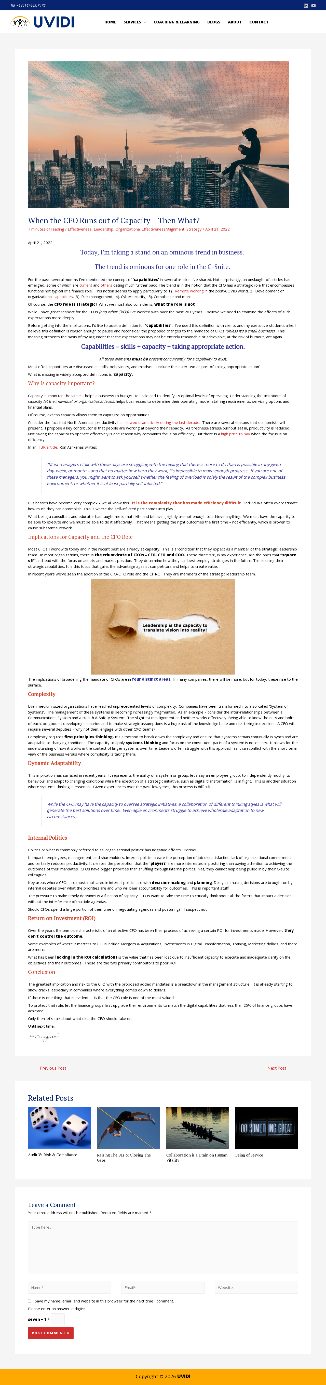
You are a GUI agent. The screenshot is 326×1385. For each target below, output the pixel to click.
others (106, 285)
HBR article (47, 447)
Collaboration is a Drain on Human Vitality (196, 1157)
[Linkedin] (306, 5)
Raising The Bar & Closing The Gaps (124, 1157)
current (85, 285)
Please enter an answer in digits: (56, 1308)
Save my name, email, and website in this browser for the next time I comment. (104, 1300)
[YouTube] (313, 5)
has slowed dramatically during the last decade (158, 422)
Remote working (189, 290)
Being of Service (249, 1155)
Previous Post (50, 1068)
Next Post (279, 1068)
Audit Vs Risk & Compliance (52, 1154)
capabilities (63, 296)
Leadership (103, 229)
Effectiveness (80, 229)
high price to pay (235, 433)
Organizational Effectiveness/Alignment (149, 229)
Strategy (194, 229)
